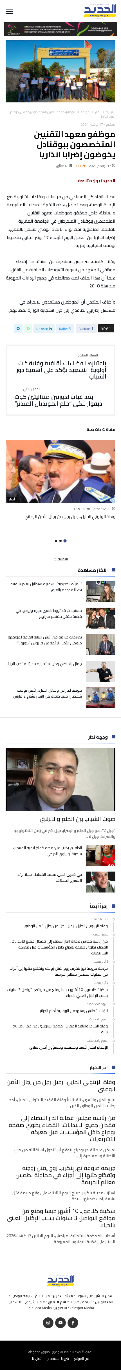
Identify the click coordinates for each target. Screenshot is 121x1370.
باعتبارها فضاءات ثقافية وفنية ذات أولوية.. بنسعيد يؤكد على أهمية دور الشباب (61, 367)
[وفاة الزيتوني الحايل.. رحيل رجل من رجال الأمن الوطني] (60, 471)
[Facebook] (73, 1322)
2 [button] (60, 541)
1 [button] (64, 540)
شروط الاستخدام (58, 1358)
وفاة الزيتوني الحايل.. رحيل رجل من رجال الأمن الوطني (69, 516)
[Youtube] (60, 1322)
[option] (60, 479)
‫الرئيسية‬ (110, 112)
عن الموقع (81, 1358)
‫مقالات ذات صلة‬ (101, 430)
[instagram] (48, 1322)
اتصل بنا (37, 1358)
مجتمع (85, 112)
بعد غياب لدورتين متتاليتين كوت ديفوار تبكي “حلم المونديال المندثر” (58, 397)
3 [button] (56, 541)
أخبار (97, 112)
